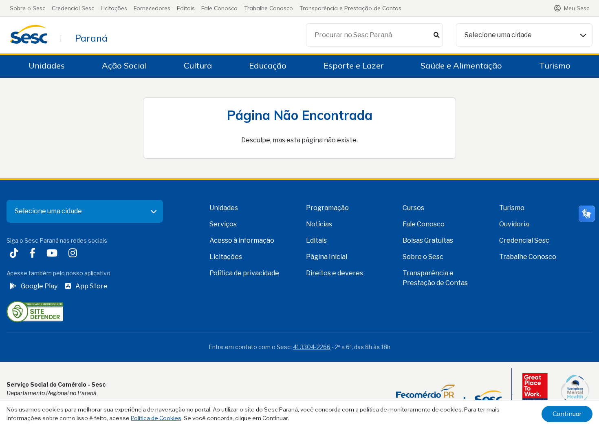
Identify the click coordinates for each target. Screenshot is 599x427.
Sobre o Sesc (27, 8)
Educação (267, 65)
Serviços (223, 224)
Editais (186, 8)
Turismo (554, 65)
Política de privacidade (244, 273)
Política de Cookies (156, 418)
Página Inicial (326, 257)
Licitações (114, 8)
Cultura (198, 65)
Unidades (47, 65)
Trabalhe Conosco (268, 8)
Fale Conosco (219, 8)
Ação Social (124, 65)
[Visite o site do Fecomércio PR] (449, 394)
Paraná (91, 38)
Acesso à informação (241, 240)
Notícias (319, 224)
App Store (91, 286)
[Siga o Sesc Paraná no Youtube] (53, 254)
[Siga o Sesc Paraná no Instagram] (74, 254)
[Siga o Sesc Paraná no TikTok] (16, 254)
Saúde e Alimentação (461, 65)
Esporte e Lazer (353, 65)
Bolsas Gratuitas (428, 240)
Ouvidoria (514, 224)
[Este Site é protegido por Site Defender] (35, 311)
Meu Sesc (576, 8)
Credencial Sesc (73, 8)
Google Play (39, 286)
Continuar (567, 413)
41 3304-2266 (311, 346)
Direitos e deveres (334, 273)
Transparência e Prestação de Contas (350, 8)
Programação (327, 208)
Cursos (413, 208)
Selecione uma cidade (498, 35)
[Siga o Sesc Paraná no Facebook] (34, 254)
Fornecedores (152, 8)
